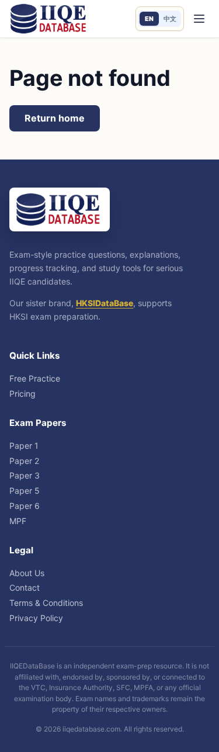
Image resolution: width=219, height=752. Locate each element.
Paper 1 (24, 445)
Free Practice (34, 378)
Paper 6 (24, 506)
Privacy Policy (36, 618)
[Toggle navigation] (199, 19)
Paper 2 (24, 461)
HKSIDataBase (104, 303)
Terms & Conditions (46, 603)
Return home (55, 118)
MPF (17, 521)
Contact (24, 587)
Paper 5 (24, 490)
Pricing (22, 393)
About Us (26, 573)
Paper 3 (24, 475)
